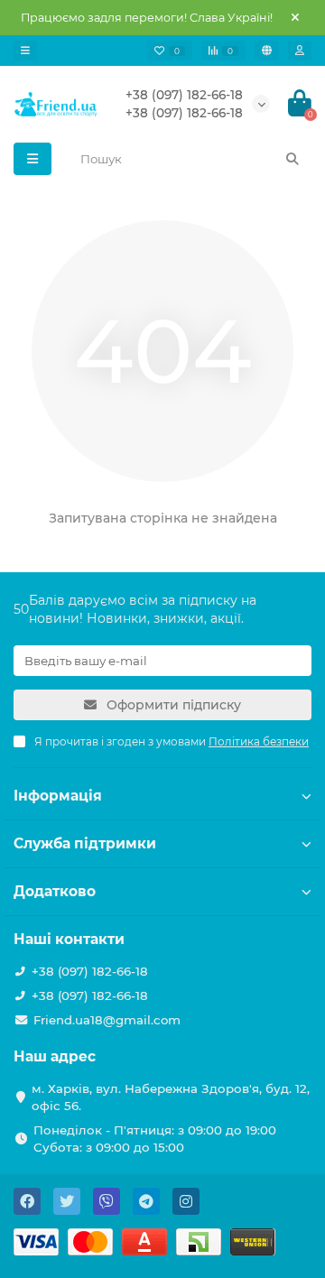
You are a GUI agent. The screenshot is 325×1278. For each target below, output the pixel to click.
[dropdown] (25, 50)
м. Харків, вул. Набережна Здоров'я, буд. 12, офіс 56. (171, 1097)
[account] (299, 50)
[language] (267, 50)
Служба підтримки (85, 843)
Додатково (55, 891)
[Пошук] (292, 159)
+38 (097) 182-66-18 (184, 95)
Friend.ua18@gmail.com (107, 1020)
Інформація (58, 795)
